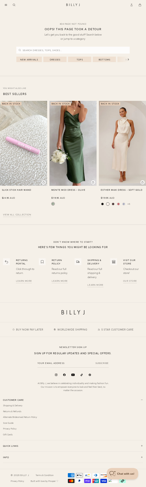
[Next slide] (143, 141)
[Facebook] (64, 375)
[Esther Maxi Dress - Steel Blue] (123, 204)
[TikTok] (81, 375)
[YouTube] (73, 375)
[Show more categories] (122, 59)
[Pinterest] (90, 375)
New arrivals (29, 59)
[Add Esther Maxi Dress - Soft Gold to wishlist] (143, 104)
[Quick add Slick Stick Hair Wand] (43, 182)
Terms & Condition (45, 475)
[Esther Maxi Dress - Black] (102, 204)
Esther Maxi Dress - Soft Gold (121, 189)
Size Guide (8, 422)
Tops (80, 59)
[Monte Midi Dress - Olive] (53, 204)
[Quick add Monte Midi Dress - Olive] (93, 182)
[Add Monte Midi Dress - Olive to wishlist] (93, 104)
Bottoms (104, 59)
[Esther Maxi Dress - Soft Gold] (108, 204)
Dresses (55, 59)
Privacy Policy (10, 428)
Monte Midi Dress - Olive (68, 189)
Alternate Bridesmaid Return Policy (20, 416)
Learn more (24, 280)
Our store (130, 280)
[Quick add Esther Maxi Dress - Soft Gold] (142, 182)
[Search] (14, 5)
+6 (128, 203)
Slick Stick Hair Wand (16, 189)
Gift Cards (8, 434)
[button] (6, 5)
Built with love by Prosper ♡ (44, 480)
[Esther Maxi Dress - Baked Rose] (118, 204)
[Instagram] (56, 375)
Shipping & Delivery (12, 405)
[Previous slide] (2, 141)
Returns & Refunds (12, 411)
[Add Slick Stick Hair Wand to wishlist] (44, 104)
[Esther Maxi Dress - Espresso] (113, 204)
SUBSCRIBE (102, 362)
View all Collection (17, 214)
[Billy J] (73, 5)
